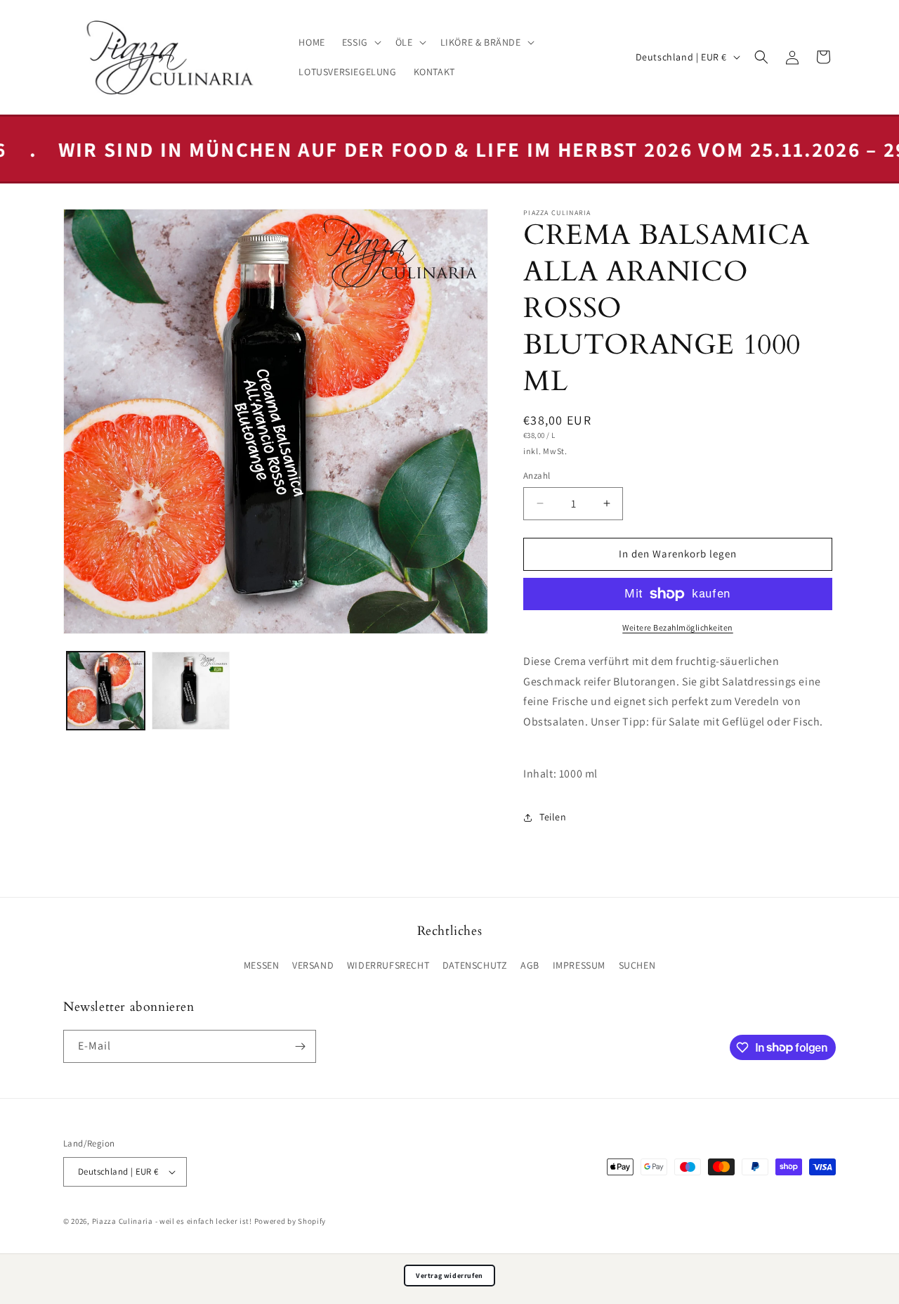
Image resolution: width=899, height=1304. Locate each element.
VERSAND (313, 965)
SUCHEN (637, 965)
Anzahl (536, 476)
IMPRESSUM (579, 965)
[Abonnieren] (299, 1046)
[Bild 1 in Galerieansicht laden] (106, 691)
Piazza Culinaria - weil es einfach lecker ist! (173, 1221)
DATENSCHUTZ (475, 965)
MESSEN (262, 965)
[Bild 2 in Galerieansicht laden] (191, 691)
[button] (360, 42)
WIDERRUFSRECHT (388, 965)
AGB (529, 965)
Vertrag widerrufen (449, 1275)
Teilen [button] (553, 817)
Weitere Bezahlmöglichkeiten (677, 627)
